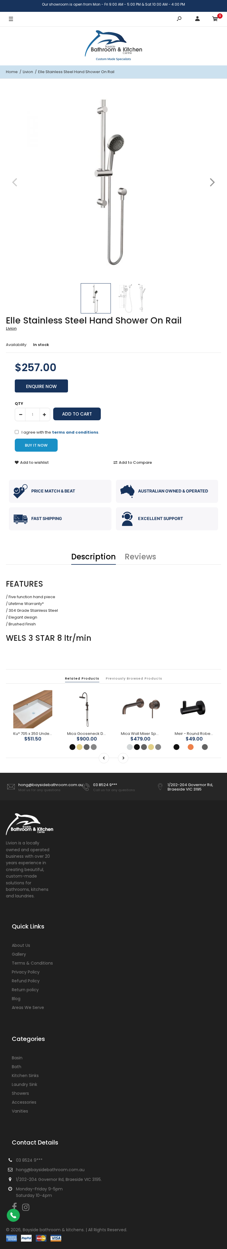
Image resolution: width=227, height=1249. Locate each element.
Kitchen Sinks (25, 1076)
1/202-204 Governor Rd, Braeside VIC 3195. (59, 1179)
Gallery (19, 954)
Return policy (25, 990)
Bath (16, 1067)
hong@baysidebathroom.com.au (50, 785)
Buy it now (36, 445)
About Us (21, 945)
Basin (17, 1058)
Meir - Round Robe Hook (198, 733)
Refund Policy (26, 981)
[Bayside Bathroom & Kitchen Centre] (113, 46)
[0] (215, 19)
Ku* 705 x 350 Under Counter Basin (46, 733)
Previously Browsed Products (134, 678)
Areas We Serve (28, 1007)
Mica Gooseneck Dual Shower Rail (99, 733)
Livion (11, 328)
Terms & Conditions (32, 963)
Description (93, 556)
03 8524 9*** (105, 785)
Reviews (140, 556)
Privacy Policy (26, 972)
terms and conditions (75, 432)
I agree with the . (60, 432)
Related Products (82, 678)
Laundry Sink (24, 1084)
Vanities (20, 1111)
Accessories (24, 1102)
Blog (16, 999)
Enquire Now (41, 386)
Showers (20, 1093)
